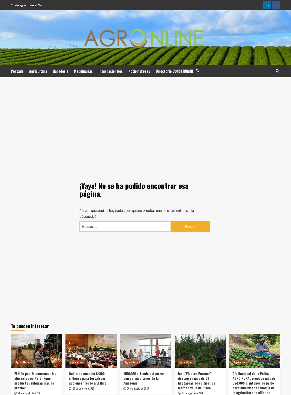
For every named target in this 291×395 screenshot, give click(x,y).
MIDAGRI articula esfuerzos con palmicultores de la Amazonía (143, 378)
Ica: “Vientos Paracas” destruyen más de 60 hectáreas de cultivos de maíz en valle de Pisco (196, 380)
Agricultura (38, 71)
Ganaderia (60, 71)
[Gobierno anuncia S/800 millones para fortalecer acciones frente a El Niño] (91, 351)
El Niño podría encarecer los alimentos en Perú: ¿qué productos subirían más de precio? (35, 380)
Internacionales (110, 71)
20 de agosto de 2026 (29, 393)
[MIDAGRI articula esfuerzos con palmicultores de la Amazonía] (145, 351)
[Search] (277, 71)
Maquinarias (83, 71)
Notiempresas (139, 71)
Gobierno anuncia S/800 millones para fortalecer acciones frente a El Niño (87, 378)
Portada (17, 71)
